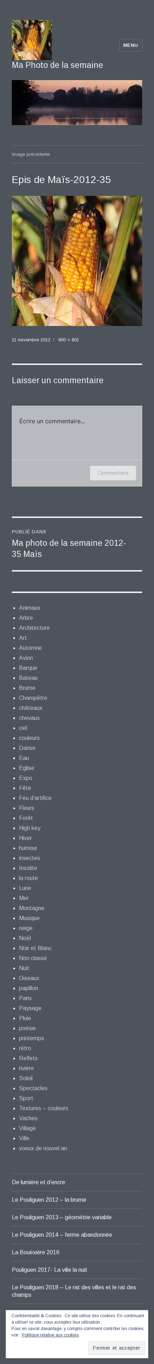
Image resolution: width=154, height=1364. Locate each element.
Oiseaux (29, 978)
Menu (130, 45)
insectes (29, 858)
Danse (27, 748)
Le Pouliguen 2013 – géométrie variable (62, 1217)
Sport (26, 1098)
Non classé (33, 958)
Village (27, 1128)
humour (28, 848)
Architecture (34, 628)
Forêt (26, 818)
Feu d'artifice (35, 798)
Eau (24, 758)
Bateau (28, 678)
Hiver (25, 838)
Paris (25, 998)
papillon (28, 988)
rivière (26, 1068)
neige (26, 928)
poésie (27, 1028)
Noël (25, 938)
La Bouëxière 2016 (35, 1252)
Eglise (26, 768)
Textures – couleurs (43, 1108)
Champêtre (33, 698)
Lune (25, 888)
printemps (31, 1038)
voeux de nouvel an (43, 1148)
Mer (24, 898)
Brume (27, 688)
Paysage (30, 1008)
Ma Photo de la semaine (57, 65)
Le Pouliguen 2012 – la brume (49, 1200)
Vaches (28, 1118)
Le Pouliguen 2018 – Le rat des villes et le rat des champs (74, 1291)
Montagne (31, 908)
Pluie (25, 1018)
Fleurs (26, 808)
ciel (23, 728)
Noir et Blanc (35, 948)
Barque (28, 668)
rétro (25, 1048)
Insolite (28, 868)
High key (29, 828)
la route (28, 878)
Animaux (29, 608)
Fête (25, 788)
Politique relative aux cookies (50, 1335)
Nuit (24, 968)
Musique (29, 918)
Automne (30, 648)
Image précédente (31, 154)
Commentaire (113, 473)
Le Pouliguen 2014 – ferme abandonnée (62, 1235)
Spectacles (33, 1088)
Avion (26, 658)
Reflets (28, 1058)
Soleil (26, 1078)
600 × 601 (68, 339)
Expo (25, 778)
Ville (24, 1138)
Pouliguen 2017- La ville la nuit (49, 1270)
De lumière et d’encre (38, 1182)
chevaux (29, 718)
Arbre (26, 618)
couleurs (29, 738)
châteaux (30, 708)
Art (23, 638)
